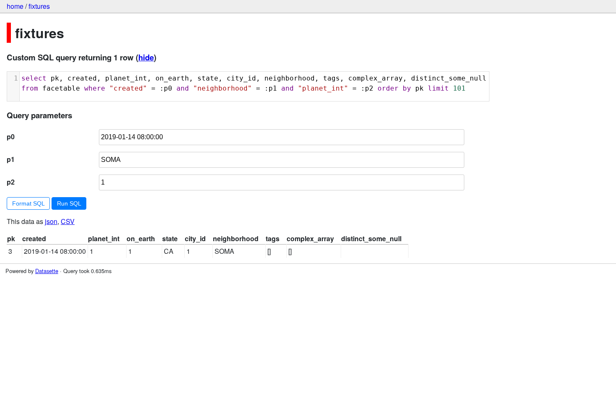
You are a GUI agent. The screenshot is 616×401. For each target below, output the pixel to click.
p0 (11, 136)
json (51, 221)
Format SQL (28, 203)
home (15, 6)
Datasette (46, 271)
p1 (11, 159)
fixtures (39, 6)
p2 (11, 182)
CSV (68, 221)
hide (146, 57)
